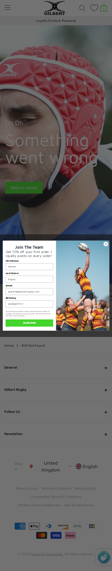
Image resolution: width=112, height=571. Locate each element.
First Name (12, 260)
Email (9, 285)
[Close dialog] (105, 244)
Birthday (11, 298)
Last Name (12, 273)
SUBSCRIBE (29, 322)
